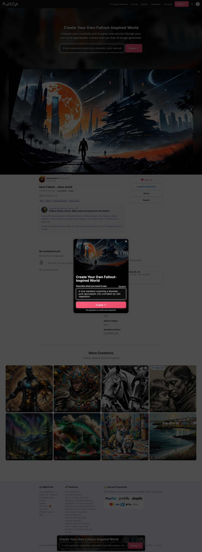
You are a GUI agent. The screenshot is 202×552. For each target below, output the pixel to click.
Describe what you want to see (91, 286)
